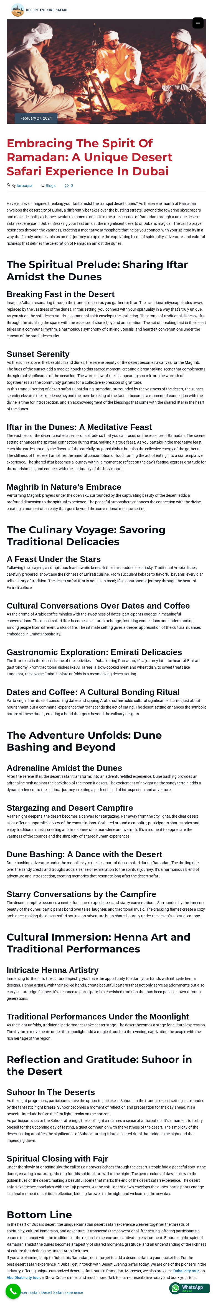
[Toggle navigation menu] (198, 23)
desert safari (29, 1292)
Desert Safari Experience (62, 1292)
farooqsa (24, 185)
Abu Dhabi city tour (23, 1277)
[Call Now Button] (13, 1291)
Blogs (50, 185)
